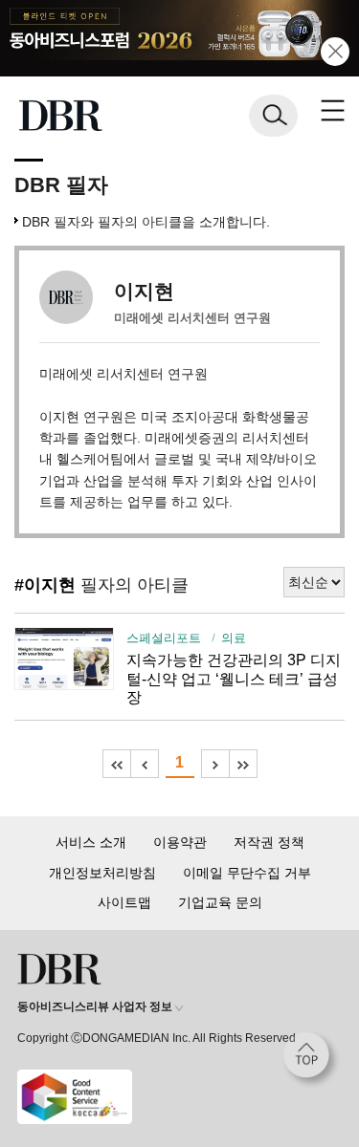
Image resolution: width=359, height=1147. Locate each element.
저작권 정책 (269, 842)
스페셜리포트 (163, 638)
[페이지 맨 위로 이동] (311, 1060)
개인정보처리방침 (102, 872)
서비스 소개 (91, 842)
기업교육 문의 (220, 902)
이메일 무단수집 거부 (247, 872)
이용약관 (180, 842)
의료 (233, 638)
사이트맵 (124, 902)
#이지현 (45, 585)
